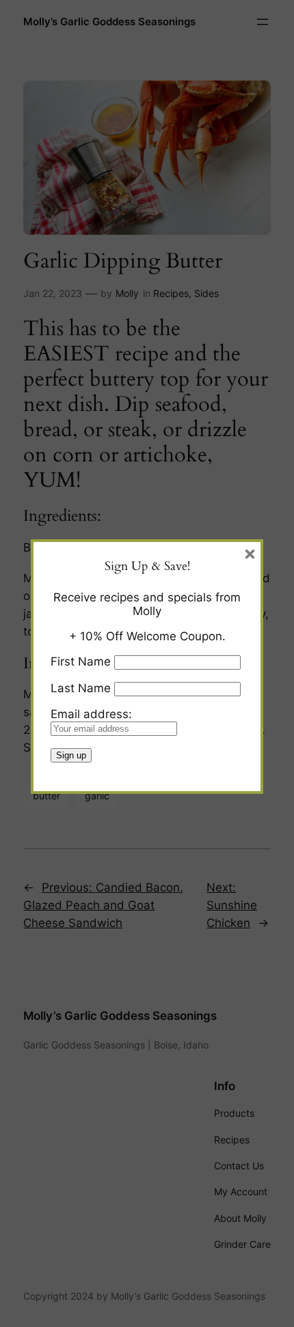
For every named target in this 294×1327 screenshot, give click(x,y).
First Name (81, 661)
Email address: (91, 714)
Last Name (81, 688)
